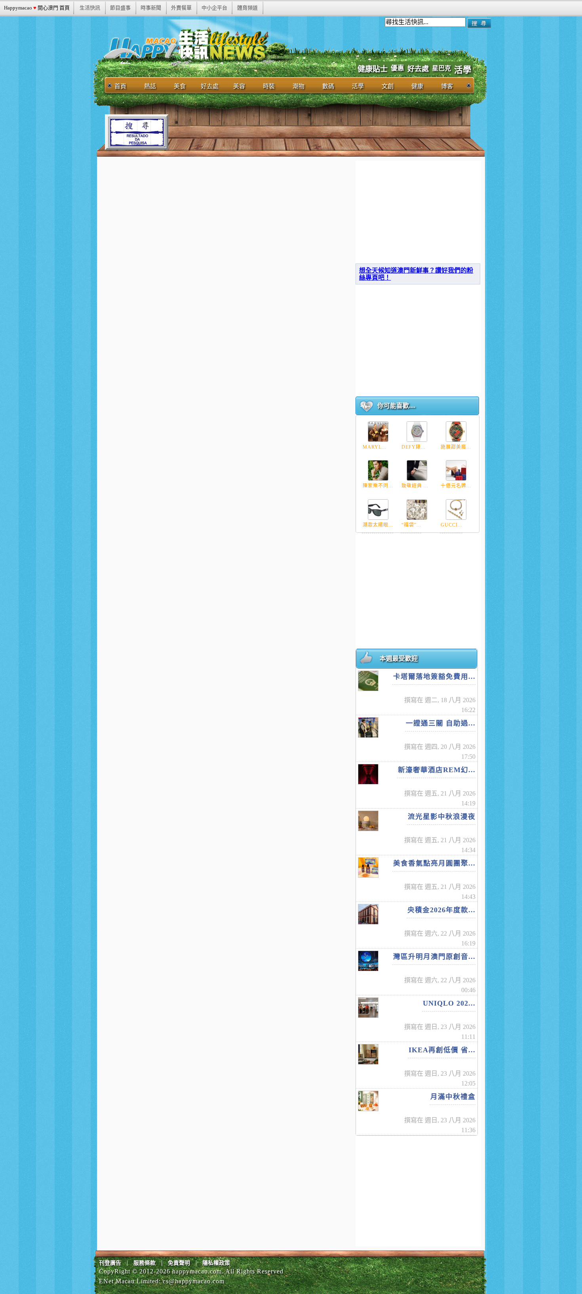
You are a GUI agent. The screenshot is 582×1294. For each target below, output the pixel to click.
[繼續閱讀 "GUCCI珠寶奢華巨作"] (456, 509)
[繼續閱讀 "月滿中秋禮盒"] (368, 1101)
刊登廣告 (110, 1263)
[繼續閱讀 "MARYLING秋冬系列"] (378, 431)
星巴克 (441, 68)
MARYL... (374, 447)
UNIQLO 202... (449, 1003)
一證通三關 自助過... (440, 723)
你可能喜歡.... (396, 405)
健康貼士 (373, 69)
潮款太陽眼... (378, 525)
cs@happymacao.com (193, 1281)
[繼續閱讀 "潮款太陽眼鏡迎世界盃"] (378, 509)
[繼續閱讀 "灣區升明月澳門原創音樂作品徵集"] (368, 961)
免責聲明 (179, 1263)
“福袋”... (411, 525)
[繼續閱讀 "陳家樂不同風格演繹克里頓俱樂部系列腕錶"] (378, 470)
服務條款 (144, 1263)
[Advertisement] (312, 132)
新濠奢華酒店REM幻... (436, 770)
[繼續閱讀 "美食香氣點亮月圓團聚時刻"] (368, 867)
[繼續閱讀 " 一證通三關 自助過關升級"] (368, 727)
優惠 (397, 68)
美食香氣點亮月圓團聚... (434, 863)
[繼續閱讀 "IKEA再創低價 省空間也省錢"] (368, 1054)
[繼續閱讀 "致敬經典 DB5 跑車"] (417, 470)
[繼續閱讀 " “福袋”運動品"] (417, 509)
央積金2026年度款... (441, 910)
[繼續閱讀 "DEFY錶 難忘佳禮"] (417, 431)
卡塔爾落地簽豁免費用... (434, 676)
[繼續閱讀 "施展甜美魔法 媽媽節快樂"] (456, 431)
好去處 (418, 69)
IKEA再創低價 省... (442, 1050)
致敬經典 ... (414, 486)
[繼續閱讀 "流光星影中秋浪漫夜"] (368, 821)
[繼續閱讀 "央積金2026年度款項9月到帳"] (368, 914)
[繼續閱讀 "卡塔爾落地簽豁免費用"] (368, 681)
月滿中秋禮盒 (452, 1097)
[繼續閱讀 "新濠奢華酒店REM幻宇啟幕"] (368, 774)
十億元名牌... (456, 486)
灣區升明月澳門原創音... (434, 957)
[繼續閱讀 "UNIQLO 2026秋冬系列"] (368, 1007)
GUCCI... (451, 525)
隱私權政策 (216, 1263)
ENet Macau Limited (129, 1281)
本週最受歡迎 (399, 658)
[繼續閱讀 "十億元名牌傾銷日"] (456, 470)
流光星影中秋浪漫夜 (441, 816)
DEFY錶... (413, 447)
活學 (463, 70)
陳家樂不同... (378, 486)
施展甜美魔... (456, 447)
